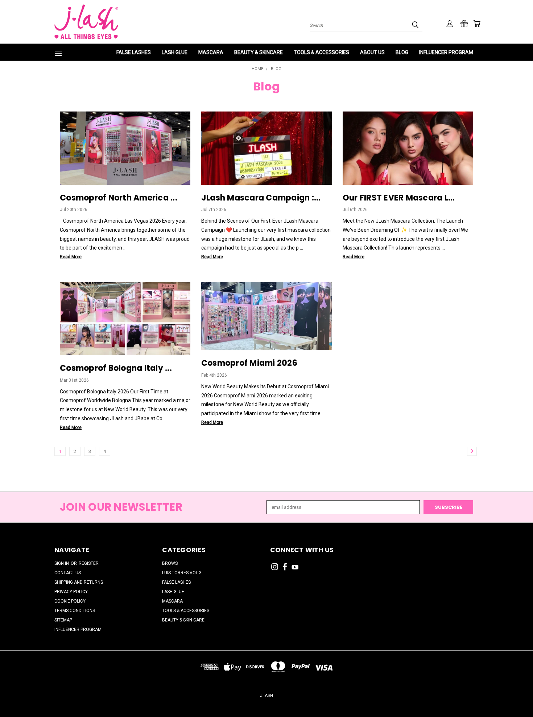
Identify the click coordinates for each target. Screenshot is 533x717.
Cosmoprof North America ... (118, 197)
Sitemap (63, 620)
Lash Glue (174, 52)
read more (71, 256)
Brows (170, 563)
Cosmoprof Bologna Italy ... (116, 368)
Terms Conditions (74, 610)
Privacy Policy (71, 591)
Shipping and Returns (78, 582)
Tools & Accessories (321, 52)
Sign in (62, 563)
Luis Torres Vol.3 (182, 572)
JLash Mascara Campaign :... (261, 197)
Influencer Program (446, 52)
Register (89, 563)
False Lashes (133, 52)
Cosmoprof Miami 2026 (249, 363)
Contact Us (67, 572)
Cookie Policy (70, 601)
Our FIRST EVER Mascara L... (399, 197)
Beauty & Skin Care (183, 620)
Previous (514, 694)
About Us (372, 52)
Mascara (210, 52)
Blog (402, 52)
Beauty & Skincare (258, 52)
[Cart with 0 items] (476, 23)
